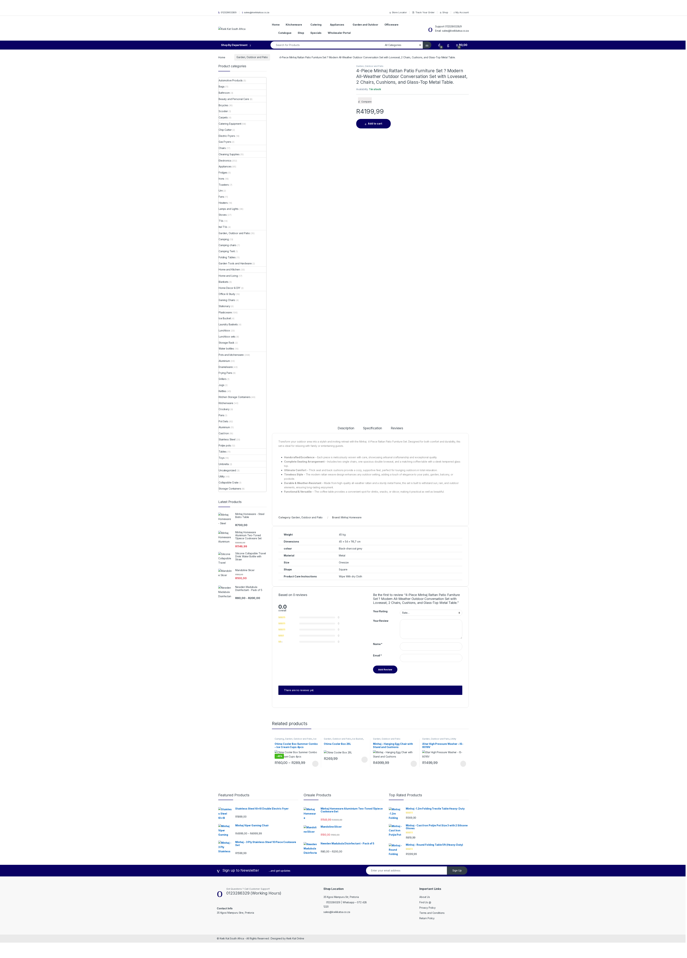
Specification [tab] (372, 428)
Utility (453, 738)
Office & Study (227, 293)
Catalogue (284, 32)
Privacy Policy (427, 907)
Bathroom (224, 92)
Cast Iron (224, 433)
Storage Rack (226, 342)
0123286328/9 (229, 12)
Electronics (225, 160)
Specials (315, 32)
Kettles (222, 391)
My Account (462, 12)
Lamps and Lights (228, 208)
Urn (221, 190)
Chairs (222, 148)
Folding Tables (227, 257)
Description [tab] (346, 428)
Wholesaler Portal (339, 32)
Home (275, 24)
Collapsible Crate (228, 482)
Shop (445, 12)
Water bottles (226, 348)
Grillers (222, 378)
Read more (463, 764)
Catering (315, 24)
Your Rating (380, 611)
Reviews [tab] (397, 428)
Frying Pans (225, 372)
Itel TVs (223, 226)
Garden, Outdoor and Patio (252, 57)
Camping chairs (227, 245)
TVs (221, 220)
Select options (314, 764)
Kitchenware (294, 24)
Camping (279, 738)
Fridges (223, 172)
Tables (222, 451)
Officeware (391, 24)
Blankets (223, 281)
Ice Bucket (357, 738)
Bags (221, 86)
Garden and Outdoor (365, 24)
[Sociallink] (218, 920)
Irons (221, 178)
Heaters (223, 202)
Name (377, 644)
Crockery (224, 409)
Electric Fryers (227, 135)
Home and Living (228, 275)
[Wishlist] (448, 45)
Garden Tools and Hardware (235, 263)
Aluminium (224, 360)
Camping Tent (227, 251)
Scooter (223, 111)
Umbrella (224, 464)
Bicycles (223, 105)
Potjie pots (225, 445)
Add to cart (375, 123)
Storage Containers (230, 488)
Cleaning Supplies (229, 154)
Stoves (223, 214)
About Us (424, 896)
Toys (221, 457)
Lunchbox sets (227, 336)
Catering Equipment (230, 123)
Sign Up (457, 870)
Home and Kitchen (229, 269)
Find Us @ (425, 902)
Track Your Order (425, 12)
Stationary (224, 306)
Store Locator (399, 12)
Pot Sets (223, 421)
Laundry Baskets (228, 324)
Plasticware (225, 312)
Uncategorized (227, 470)
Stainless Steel (227, 439)
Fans (221, 196)
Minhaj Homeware (351, 517)
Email (377, 655)
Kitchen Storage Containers (234, 397)
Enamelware (226, 366)
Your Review (380, 620)
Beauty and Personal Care (234, 99)
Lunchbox (224, 330)
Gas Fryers (225, 141)
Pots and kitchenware (231, 354)
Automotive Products (231, 80)
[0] (439, 45)
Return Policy (427, 918)
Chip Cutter (225, 129)
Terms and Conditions (432, 912)
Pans (221, 415)
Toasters (224, 184)
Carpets (223, 117)
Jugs (221, 385)
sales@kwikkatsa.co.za (256, 12)
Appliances (337, 24)
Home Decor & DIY (229, 287)
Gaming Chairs (227, 300)
